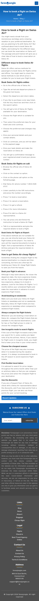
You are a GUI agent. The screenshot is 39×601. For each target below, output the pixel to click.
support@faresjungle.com (19, 583)
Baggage (19, 517)
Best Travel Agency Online (19, 538)
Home (15, 19)
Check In (19, 534)
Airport (19, 514)
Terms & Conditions (19, 560)
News (19, 511)
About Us (19, 550)
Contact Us (19, 553)
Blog (22, 19)
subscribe (29, 420)
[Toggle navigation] (36, 3)
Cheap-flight (19, 520)
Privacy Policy (19, 557)
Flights (19, 531)
